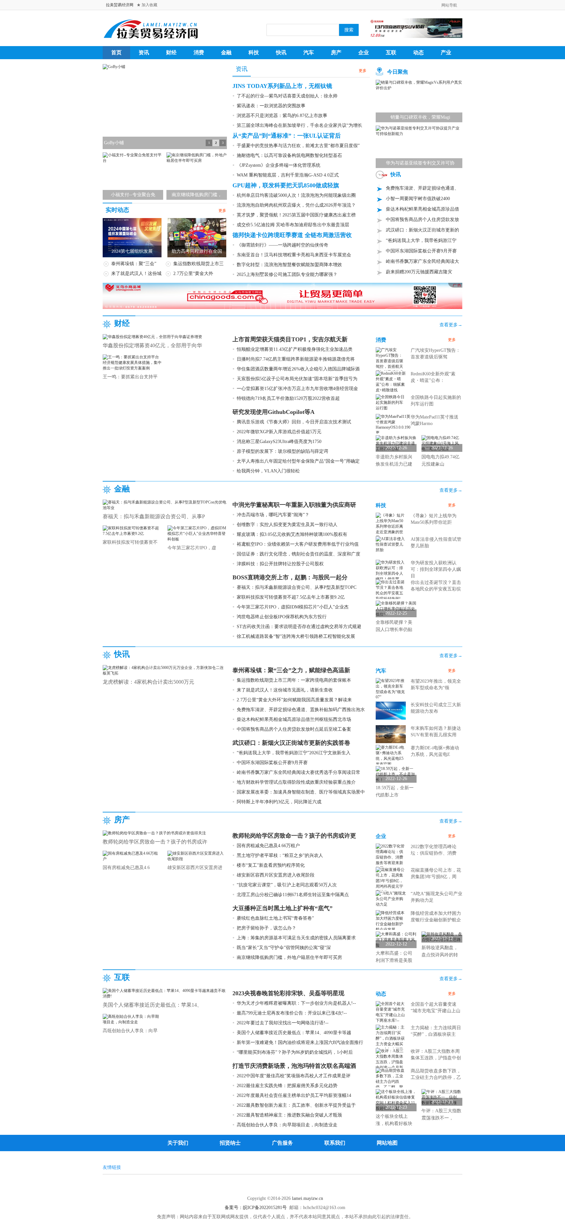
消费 (199, 52)
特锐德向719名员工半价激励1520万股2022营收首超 (288, 398)
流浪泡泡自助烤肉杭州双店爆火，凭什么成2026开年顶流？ (296, 205)
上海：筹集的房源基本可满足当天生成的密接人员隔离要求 (296, 937)
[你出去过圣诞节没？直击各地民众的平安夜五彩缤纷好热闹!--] (391, 590)
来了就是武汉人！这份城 (136, 273)
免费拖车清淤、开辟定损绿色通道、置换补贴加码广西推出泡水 (301, 709)
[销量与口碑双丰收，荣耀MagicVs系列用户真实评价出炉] (419, 85)
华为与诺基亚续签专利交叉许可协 (420, 163)
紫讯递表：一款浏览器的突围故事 (271, 105)
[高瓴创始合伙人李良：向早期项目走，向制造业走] (132, 1019)
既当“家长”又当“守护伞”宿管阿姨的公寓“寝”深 (284, 947)
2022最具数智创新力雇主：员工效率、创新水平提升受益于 (296, 1105)
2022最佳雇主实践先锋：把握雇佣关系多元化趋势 (287, 1085)
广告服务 (282, 1137)
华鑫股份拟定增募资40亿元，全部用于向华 (152, 345)
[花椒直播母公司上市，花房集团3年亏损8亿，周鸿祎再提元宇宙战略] (391, 880)
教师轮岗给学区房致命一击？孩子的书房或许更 (294, 835)
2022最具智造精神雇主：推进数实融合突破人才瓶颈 (289, 1115)
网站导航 (449, 5)
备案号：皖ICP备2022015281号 (256, 1207)
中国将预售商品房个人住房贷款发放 (422, 219)
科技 (253, 52)
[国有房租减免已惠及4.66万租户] (132, 856)
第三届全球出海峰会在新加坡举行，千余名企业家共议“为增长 (299, 125)
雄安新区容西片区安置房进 (194, 867)
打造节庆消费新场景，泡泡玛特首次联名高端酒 (294, 1066)
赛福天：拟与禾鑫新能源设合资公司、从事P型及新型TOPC (296, 587)
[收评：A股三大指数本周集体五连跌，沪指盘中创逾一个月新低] (391, 1061)
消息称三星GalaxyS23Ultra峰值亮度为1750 (279, 441)
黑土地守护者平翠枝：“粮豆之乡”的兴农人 (280, 855)
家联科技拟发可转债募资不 (130, 542)
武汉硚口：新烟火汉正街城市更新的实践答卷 (291, 743)
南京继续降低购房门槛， (197, 194)
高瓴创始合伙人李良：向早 (130, 1030)
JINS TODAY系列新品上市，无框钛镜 (282, 86)
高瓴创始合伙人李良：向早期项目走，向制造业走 (287, 1124)
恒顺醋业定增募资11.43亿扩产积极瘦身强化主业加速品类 (294, 349)
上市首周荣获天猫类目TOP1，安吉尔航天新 (290, 339)
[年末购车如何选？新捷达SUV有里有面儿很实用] (391, 733)
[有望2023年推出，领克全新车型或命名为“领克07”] (391, 688)
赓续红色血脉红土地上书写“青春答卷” (275, 918)
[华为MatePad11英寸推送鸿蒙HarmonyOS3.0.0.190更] (393, 424)
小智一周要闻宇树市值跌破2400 (418, 198)
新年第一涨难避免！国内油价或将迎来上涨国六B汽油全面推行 (300, 1042)
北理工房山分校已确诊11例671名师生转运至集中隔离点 (293, 894)
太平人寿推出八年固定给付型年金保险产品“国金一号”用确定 (298, 461)
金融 (226, 52)
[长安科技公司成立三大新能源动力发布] (391, 710)
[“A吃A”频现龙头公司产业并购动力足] (391, 898)
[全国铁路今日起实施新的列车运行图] (391, 402)
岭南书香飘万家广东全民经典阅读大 (422, 261)
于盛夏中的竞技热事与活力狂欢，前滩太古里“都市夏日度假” (298, 145)
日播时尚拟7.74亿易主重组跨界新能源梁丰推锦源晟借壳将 (296, 359)
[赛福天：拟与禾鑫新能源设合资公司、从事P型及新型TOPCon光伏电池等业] (165, 505)
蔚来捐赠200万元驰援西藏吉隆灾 (419, 271)
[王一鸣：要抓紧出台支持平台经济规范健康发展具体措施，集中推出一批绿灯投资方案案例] (132, 362)
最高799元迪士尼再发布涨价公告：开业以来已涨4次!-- (292, 1013)
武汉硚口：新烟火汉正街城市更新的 (422, 230)
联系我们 (335, 1137)
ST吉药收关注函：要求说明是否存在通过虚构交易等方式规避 (299, 626)
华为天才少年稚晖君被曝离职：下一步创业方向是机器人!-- (296, 1003)
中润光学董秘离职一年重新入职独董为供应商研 (294, 505)
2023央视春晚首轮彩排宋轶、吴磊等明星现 (288, 993)
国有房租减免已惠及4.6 (126, 867)
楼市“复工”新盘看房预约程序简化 (271, 865)
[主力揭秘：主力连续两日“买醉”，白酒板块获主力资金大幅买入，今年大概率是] (391, 1041)
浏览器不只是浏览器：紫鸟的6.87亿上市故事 (282, 115)
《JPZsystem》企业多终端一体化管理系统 (278, 165)
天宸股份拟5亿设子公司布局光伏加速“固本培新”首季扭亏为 (297, 378)
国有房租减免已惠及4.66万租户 (268, 845)
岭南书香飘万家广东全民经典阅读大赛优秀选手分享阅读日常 (298, 772)
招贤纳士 (230, 1137)
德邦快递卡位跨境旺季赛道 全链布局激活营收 (292, 235)
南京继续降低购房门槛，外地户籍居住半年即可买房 (289, 957)
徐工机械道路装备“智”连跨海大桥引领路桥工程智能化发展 (296, 636)
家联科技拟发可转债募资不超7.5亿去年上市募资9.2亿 (291, 597)
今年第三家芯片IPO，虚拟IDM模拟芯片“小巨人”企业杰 (293, 607)
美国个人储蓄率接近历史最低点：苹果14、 (152, 1005)
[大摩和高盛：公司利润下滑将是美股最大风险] (396, 939)
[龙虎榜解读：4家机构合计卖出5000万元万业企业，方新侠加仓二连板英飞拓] (165, 670)
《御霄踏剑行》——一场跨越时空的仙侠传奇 (282, 245)
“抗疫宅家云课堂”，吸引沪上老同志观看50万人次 (287, 884)
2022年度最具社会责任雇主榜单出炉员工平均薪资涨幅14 (294, 1095)
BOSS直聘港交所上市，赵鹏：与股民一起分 (290, 577)
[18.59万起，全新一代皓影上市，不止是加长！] (396, 774)
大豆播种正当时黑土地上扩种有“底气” (282, 908)
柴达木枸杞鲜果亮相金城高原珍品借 (422, 209)
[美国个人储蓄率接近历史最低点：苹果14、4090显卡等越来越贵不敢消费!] (165, 993)
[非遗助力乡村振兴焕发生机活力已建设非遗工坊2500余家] (396, 443)
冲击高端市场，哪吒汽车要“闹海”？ (273, 514)
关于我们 (178, 1137)
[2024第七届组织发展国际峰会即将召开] (132, 237)
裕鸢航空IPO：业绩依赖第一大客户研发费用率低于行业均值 (298, 544)
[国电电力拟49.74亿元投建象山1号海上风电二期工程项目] (441, 443)
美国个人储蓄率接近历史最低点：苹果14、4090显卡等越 (294, 1032)
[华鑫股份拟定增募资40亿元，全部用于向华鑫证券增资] (152, 336)
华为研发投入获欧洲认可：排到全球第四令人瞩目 (436, 569)
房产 (336, 52)
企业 (363, 52)
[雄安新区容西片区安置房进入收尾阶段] (196, 856)
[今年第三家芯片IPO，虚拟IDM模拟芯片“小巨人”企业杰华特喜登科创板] (196, 533)
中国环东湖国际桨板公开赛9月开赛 (421, 250)
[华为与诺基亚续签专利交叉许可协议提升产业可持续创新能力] (419, 130)
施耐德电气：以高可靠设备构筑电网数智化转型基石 (289, 155)
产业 (446, 52)
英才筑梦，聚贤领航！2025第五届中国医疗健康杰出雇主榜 (296, 215)
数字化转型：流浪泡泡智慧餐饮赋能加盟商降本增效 (289, 264)
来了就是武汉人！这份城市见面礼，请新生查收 (285, 690)
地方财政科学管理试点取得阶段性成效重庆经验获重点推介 (296, 782)
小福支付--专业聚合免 (133, 194)
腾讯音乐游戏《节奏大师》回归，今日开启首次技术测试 (294, 421)
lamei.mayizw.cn (307, 1198)
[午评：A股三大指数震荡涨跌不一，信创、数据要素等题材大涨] (441, 1097)
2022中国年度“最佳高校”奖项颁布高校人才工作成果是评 (294, 1075)
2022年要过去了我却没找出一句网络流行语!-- (283, 1022)
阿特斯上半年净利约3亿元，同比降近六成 (279, 801)
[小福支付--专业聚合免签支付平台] (133, 157)
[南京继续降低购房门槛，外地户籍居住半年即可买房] (196, 157)
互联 (391, 52)
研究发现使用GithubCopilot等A (273, 412)
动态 (418, 52)
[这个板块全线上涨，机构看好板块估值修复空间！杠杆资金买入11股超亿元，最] (396, 1100)
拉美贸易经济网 (119, 5)
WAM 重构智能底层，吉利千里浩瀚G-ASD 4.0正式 (288, 175)
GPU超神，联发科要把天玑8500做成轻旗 (285, 185)
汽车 (308, 52)
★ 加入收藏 (147, 5)
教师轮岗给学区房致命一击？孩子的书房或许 (155, 841)
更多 (222, 210)
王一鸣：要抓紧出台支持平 (130, 376)
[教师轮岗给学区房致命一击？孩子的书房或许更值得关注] (154, 832)
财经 (171, 52)
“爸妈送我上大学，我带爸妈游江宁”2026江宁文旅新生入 (294, 752)
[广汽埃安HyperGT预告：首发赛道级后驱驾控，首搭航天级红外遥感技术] (391, 360)
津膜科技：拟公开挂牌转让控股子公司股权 (280, 563)
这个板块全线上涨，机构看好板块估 (394, 1123)
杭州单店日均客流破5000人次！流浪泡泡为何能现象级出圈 (296, 195)
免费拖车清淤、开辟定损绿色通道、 (422, 188)
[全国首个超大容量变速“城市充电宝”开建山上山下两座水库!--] (391, 1012)
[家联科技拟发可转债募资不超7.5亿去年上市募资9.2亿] (132, 530)
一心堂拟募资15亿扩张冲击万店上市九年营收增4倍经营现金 (297, 388)
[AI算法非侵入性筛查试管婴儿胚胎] (391, 544)
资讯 (144, 52)
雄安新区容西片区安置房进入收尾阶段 (276, 875)
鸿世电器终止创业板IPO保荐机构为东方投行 (282, 616)
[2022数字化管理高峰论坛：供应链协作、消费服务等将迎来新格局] (391, 857)
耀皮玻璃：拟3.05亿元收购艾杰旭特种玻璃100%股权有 (292, 534)
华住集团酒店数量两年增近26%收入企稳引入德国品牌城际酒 (298, 369)
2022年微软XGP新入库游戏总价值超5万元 (279, 431)
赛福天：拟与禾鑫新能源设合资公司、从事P (154, 516)
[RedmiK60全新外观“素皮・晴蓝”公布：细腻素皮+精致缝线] (391, 381)
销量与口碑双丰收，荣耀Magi (420, 117)
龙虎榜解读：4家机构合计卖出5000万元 (148, 682)
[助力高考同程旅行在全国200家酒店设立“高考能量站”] (196, 237)
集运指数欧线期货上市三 (198, 263)
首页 (116, 52)
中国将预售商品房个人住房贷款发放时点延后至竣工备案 (294, 729)
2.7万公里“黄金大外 (193, 273)
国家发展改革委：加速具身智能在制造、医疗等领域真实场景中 (301, 792)
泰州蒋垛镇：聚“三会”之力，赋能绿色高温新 (291, 670)
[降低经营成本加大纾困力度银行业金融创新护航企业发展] (391, 921)
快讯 (281, 52)
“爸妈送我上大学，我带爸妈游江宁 (421, 240)
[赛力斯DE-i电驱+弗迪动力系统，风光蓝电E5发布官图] (391, 755)
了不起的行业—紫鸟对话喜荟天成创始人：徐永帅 (287, 96)
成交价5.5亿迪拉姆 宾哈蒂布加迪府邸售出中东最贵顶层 (293, 224)
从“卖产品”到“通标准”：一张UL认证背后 (286, 135)
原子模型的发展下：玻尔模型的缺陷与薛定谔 (282, 451)
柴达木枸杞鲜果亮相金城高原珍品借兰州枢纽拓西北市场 (294, 719)
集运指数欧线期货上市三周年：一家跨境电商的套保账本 (294, 680)
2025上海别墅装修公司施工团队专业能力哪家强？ (287, 274)
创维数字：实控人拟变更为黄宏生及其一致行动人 (287, 524)
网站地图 (387, 1137)
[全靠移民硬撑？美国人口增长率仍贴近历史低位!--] (396, 609)
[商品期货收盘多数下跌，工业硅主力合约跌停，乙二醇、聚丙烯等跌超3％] (391, 1081)
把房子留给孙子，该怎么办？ (266, 928)
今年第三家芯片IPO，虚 (191, 547)
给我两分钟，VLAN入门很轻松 (268, 471)
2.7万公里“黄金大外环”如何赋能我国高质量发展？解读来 (294, 699)
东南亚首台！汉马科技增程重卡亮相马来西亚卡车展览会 (294, 254)
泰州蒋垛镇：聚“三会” (133, 263)
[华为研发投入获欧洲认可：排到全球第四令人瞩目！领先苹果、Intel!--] (391, 573)
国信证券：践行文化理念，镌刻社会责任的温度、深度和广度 (298, 554)
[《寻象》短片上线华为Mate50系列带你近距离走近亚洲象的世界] (391, 526)
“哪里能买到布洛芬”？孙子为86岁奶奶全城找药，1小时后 (295, 1052)
